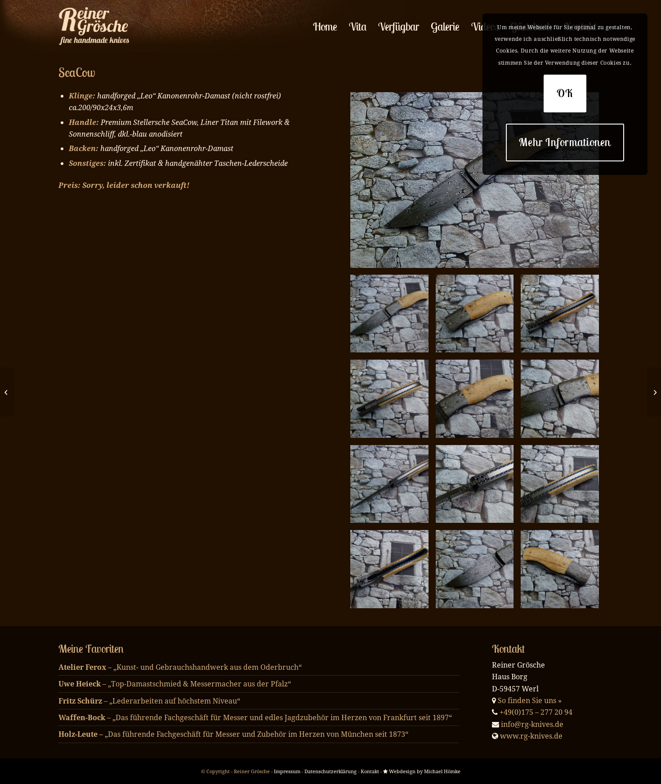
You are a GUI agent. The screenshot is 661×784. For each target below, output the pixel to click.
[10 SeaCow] (475, 569)
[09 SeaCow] (389, 569)
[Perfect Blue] (7, 392)
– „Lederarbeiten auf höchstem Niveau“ (149, 701)
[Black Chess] (654, 392)
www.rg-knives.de (531, 736)
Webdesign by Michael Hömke (424, 771)
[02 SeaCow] (560, 313)
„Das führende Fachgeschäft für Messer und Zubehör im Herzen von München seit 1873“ (233, 734)
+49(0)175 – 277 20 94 (536, 712)
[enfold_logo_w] (96, 26)
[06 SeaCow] (389, 484)
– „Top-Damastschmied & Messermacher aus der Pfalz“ (174, 684)
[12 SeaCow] (475, 180)
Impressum (287, 771)
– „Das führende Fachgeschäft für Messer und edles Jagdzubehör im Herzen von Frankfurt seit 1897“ (255, 717)
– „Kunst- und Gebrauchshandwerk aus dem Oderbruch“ (180, 667)
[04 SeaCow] (475, 398)
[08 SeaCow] (560, 484)
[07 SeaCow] (475, 484)
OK (565, 93)
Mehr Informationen (565, 142)
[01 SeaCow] (475, 313)
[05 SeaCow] (560, 398)
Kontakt (370, 771)
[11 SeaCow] (560, 569)
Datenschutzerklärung (330, 771)
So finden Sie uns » (530, 700)
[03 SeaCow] (389, 398)
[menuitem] (325, 26)
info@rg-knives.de (532, 724)
